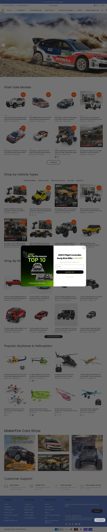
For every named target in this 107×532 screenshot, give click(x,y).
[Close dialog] (84, 247)
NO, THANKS (70, 277)
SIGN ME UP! (69, 272)
